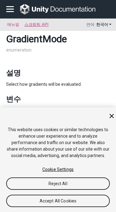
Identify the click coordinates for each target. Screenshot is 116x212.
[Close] (111, 116)
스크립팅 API (36, 24)
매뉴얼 (13, 24)
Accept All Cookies (58, 200)
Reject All (58, 183)
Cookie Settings (58, 169)
